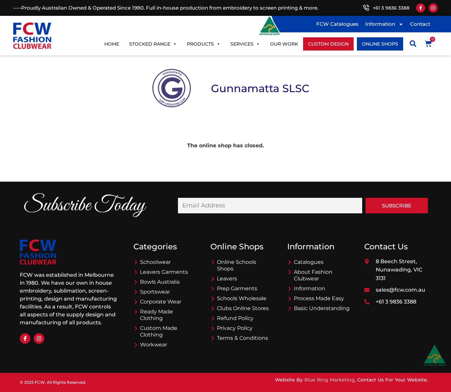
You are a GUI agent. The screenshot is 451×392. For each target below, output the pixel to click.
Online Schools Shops (236, 265)
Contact (420, 24)
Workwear (153, 344)
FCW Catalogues (337, 24)
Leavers (227, 278)
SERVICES (242, 44)
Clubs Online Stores (243, 308)
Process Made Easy (319, 298)
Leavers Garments (164, 272)
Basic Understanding (322, 308)
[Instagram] (433, 8)
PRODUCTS (200, 44)
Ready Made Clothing (156, 314)
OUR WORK (284, 44)
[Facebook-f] (420, 8)
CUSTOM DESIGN (328, 44)
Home (111, 44)
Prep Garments (237, 288)
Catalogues (309, 262)
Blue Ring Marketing (329, 380)
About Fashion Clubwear (313, 275)
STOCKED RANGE (149, 44)
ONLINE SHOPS (380, 44)
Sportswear (155, 292)
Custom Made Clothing (158, 331)
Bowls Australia (160, 282)
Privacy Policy (235, 328)
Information (380, 24)
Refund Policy (235, 318)
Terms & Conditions (242, 338)
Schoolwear (155, 262)
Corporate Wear (160, 302)
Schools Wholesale (241, 298)
